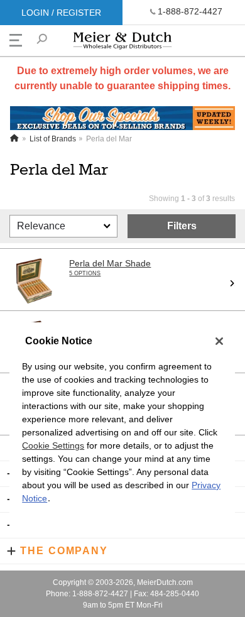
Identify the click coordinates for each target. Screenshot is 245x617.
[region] (122, 429)
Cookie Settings (53, 445)
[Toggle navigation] (15, 40)
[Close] (219, 341)
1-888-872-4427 (190, 11)
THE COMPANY (64, 550)
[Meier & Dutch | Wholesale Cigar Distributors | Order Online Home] (122, 43)
